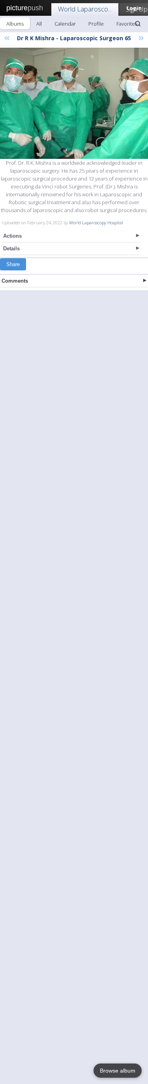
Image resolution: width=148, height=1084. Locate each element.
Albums (15, 23)
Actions (12, 236)
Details (11, 248)
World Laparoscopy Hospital (96, 222)
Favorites (126, 23)
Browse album (117, 1070)
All (39, 23)
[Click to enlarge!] (74, 103)
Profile (96, 23)
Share (13, 264)
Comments (15, 281)
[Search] (137, 23)
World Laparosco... (85, 8)
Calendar (65, 23)
